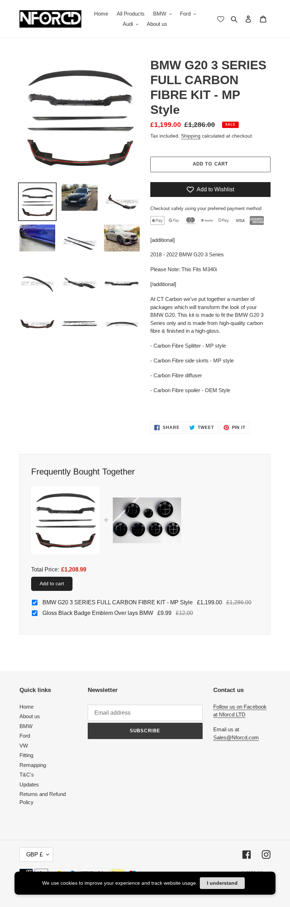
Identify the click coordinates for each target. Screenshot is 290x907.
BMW (26, 726)
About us (29, 716)
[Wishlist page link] (220, 19)
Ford (24, 736)
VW (23, 746)
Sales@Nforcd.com (236, 737)
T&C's (26, 775)
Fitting (26, 755)
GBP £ (34, 854)
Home (26, 707)
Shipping (191, 136)
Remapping (32, 765)
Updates (29, 784)
